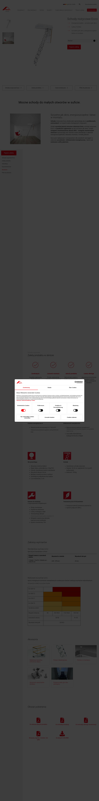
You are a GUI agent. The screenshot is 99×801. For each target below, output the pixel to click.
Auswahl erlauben (49, 417)
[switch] (41, 410)
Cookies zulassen (71, 417)
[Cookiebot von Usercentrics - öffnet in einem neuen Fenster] (76, 382)
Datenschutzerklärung (26, 400)
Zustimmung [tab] (26, 387)
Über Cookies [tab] (72, 387)
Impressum (18, 400)
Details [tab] (49, 387)
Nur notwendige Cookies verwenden (27, 417)
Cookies (33, 400)
